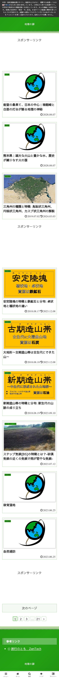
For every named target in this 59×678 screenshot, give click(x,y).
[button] (53, 491)
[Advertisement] (29, 57)
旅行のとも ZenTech (26, 649)
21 (38, 619)
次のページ (29, 608)
